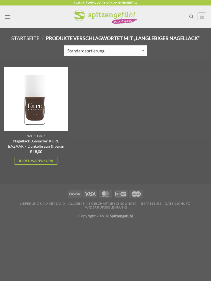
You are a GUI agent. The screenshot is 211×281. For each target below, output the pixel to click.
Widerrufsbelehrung (106, 207)
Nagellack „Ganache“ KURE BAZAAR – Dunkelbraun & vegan (36, 143)
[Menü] (7, 17)
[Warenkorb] (202, 16)
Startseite (25, 38)
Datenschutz (177, 203)
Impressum (151, 203)
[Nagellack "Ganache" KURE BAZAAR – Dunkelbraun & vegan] (36, 99)
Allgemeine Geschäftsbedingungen (102, 203)
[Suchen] (191, 17)
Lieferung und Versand (42, 203)
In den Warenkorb (36, 160)
